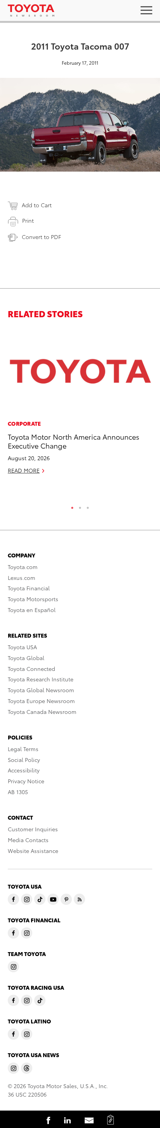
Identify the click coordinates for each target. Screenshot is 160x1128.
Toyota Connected (31, 668)
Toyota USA (22, 647)
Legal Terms (23, 749)
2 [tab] (80, 506)
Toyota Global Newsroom (41, 690)
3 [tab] (88, 506)
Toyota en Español (32, 610)
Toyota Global (26, 658)
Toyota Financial (29, 588)
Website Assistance (33, 851)
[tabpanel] (80, 404)
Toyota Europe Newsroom (41, 701)
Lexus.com (21, 577)
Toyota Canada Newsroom (42, 711)
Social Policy (24, 759)
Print (28, 220)
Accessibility (24, 770)
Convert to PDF (41, 237)
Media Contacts (28, 840)
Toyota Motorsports (33, 599)
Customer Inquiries (33, 829)
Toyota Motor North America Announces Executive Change (73, 441)
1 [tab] (72, 506)
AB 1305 (18, 792)
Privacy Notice (26, 781)
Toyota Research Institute (40, 679)
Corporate (24, 423)
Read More (24, 470)
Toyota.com (23, 567)
